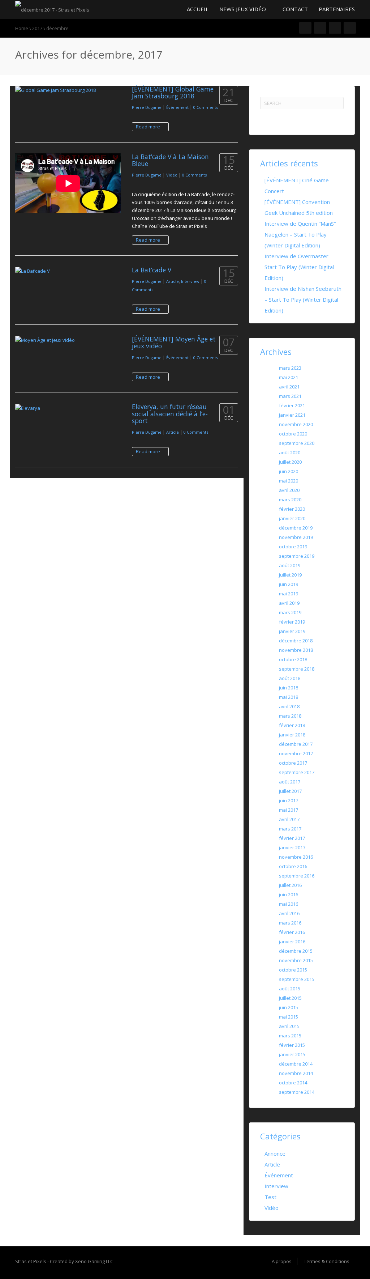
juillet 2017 (290, 791)
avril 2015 (289, 1026)
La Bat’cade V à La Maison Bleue (170, 160)
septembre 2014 (296, 1092)
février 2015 (292, 1045)
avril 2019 (289, 603)
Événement (177, 107)
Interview (190, 281)
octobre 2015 (293, 969)
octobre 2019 (293, 546)
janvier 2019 (292, 631)
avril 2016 (289, 913)
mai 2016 (288, 904)
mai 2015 (288, 1017)
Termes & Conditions (326, 1261)
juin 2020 (288, 471)
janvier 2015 (292, 1054)
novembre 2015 (296, 960)
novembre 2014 (296, 1073)
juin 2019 (288, 584)
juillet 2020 (290, 462)
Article (172, 281)
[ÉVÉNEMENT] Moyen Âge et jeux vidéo (174, 342)
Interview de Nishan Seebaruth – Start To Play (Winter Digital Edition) (302, 299)
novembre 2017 (296, 753)
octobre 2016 (293, 866)
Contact (295, 9)
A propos (282, 1261)
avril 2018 (289, 706)
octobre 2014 (293, 1082)
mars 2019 (290, 612)
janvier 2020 (292, 518)
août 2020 (289, 452)
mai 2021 (288, 377)
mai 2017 (288, 810)
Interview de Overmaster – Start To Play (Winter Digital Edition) (299, 266)
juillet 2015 (290, 998)
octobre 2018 (293, 659)
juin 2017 (288, 800)
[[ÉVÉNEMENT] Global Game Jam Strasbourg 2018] (68, 90)
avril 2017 (289, 819)
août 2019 (289, 565)
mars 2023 (290, 368)
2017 (37, 28)
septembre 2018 (296, 669)
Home (21, 28)
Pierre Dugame (147, 107)
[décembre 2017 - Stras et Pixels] (52, 9)
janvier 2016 (292, 941)
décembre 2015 (296, 951)
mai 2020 (288, 480)
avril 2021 (289, 386)
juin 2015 (288, 1007)
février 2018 (292, 725)
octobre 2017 (293, 763)
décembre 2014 (296, 1064)
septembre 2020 (296, 443)
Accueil (196, 9)
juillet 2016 (290, 885)
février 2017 (292, 838)
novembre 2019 (296, 537)
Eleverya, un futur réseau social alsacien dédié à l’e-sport (170, 413)
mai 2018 (288, 697)
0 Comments (205, 107)
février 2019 (292, 622)
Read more (148, 126)
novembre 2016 (296, 857)
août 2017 (289, 781)
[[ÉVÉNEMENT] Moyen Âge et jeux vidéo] (68, 340)
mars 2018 (290, 716)
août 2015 (289, 988)
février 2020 (292, 509)
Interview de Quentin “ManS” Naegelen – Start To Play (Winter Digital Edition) (300, 234)
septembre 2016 (296, 875)
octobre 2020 (293, 433)
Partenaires (337, 9)
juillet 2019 (290, 574)
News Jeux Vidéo (243, 9)
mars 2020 (290, 499)
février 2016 (292, 932)
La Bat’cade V (151, 269)
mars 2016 (290, 922)
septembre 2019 (296, 556)
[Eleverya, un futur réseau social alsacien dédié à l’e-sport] (68, 407)
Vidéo (171, 175)
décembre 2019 (296, 527)
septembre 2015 (296, 979)
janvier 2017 (292, 847)
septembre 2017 (296, 772)
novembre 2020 (296, 424)
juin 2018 (288, 687)
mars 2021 (290, 396)
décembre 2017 (296, 744)
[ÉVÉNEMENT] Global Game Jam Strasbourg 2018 (173, 92)
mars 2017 (290, 828)
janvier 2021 (292, 415)
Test (270, 1197)
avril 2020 (289, 490)
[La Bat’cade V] (68, 271)
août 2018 (289, 678)
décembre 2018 (296, 640)
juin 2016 (288, 894)
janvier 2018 (292, 734)
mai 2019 (288, 593)
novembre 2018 (296, 650)
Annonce (274, 1153)
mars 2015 (290, 1035)
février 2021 (292, 405)
